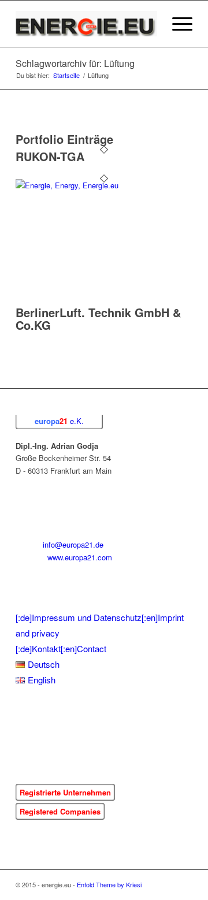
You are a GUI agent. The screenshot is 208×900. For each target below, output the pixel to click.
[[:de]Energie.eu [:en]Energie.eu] (86, 24)
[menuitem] (149, 24)
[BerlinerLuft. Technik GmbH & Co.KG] (79, 185)
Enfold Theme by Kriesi (109, 884)
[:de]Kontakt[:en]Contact (61, 648)
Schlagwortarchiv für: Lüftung (75, 63)
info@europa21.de (73, 544)
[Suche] (149, 24)
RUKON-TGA (50, 156)
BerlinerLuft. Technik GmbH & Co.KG (98, 318)
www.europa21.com (79, 557)
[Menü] (176, 24)
